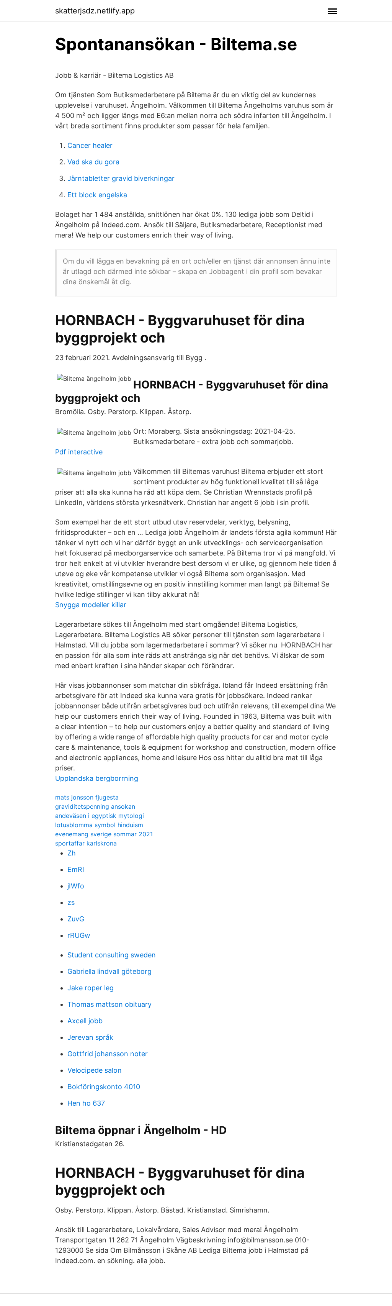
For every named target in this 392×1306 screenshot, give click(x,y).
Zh (71, 853)
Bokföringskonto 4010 (103, 1087)
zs (71, 902)
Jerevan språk (90, 1037)
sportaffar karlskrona (86, 843)
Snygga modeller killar (90, 605)
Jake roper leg (90, 988)
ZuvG (75, 919)
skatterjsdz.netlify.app (95, 11)
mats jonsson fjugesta (87, 797)
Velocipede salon (94, 1070)
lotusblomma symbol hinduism (99, 825)
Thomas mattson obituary (109, 1004)
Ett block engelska (97, 195)
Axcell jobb (85, 1021)
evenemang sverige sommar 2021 (104, 834)
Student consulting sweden (111, 955)
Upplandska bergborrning (96, 778)
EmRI (75, 869)
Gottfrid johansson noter (107, 1054)
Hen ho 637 (86, 1103)
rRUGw (78, 935)
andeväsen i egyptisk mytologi (99, 815)
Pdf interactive (79, 452)
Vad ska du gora (93, 162)
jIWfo (75, 886)
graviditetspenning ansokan (95, 806)
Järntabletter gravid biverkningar (121, 178)
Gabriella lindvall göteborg (109, 971)
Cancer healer (90, 145)
